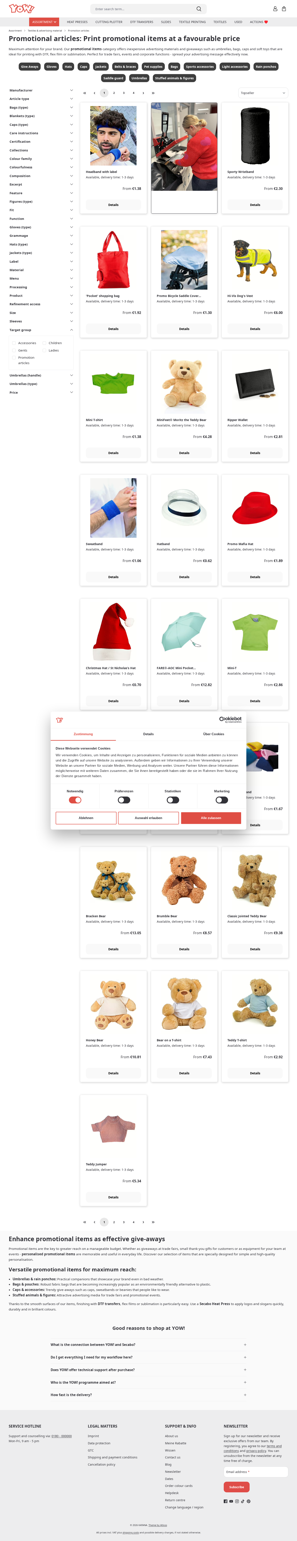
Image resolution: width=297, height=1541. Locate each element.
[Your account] (275, 9)
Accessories (27, 343)
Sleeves (16, 321)
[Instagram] (237, 1501)
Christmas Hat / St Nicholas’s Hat (111, 668)
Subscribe (236, 1487)
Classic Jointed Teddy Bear (247, 916)
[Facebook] (225, 1501)
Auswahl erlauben (148, 818)
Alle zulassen (211, 818)
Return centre (175, 1500)
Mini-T (232, 668)
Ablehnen (86, 818)
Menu (14, 278)
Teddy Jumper (96, 1164)
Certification (20, 141)
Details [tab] (148, 734)
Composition (20, 176)
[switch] (124, 799)
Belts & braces (125, 67)
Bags (174, 67)
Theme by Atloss (157, 1525)
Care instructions (24, 133)
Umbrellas (139, 78)
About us (171, 1436)
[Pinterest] (248, 1501)
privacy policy (256, 1451)
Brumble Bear (167, 916)
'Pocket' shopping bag (103, 296)
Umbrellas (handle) (25, 375)
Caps (83, 67)
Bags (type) (19, 107)
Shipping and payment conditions (112, 1457)
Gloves (52, 67)
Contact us (172, 1457)
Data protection (99, 1443)
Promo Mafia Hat (240, 544)
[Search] (199, 9)
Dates (169, 1479)
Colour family (21, 158)
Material (17, 270)
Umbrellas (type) (23, 384)
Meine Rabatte (175, 1443)
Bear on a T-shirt (169, 1040)
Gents (22, 350)
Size (13, 312)
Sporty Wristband (240, 172)
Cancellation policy (101, 1464)
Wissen (170, 1450)
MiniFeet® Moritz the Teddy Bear (181, 420)
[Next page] (143, 93)
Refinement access (25, 304)
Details (113, 205)
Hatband (163, 544)
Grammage (19, 235)
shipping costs (131, 1532)
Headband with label (101, 172)
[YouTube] (231, 1501)
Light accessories (235, 67)
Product (16, 295)
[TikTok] (243, 1501)
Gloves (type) (20, 227)
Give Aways (29, 67)
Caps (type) (19, 124)
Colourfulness (21, 167)
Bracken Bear (96, 916)
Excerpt (16, 184)
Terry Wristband (239, 792)
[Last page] (153, 93)
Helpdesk (172, 1493)
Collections (19, 150)
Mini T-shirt (94, 420)
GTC (91, 1450)
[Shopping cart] (284, 9)
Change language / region (184, 1507)
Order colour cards (179, 1486)
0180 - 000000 (62, 1436)
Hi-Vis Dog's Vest (240, 296)
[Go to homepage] (22, 9)
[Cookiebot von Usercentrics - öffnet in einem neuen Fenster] (223, 720)
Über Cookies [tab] (213, 734)
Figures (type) (21, 201)
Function (17, 218)
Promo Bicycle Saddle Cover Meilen (178, 296)
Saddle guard (113, 78)
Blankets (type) (22, 116)
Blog (168, 1464)
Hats (68, 67)
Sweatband (94, 544)
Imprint (93, 1436)
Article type (19, 98)
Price (14, 392)
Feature (16, 193)
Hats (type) (19, 244)
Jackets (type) (21, 252)
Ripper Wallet (237, 420)
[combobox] (140, 9)
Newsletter (173, 1472)
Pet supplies (153, 67)
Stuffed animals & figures (174, 78)
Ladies (54, 350)
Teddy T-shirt (237, 1040)
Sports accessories (200, 67)
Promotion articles (26, 360)
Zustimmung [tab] (83, 734)
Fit (12, 210)
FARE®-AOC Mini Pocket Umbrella (175, 668)
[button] (148, 1344)
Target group (20, 330)
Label (14, 261)
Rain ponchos (266, 67)
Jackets (100, 67)
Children (55, 343)
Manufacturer (21, 90)
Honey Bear (94, 1040)
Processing (18, 287)
